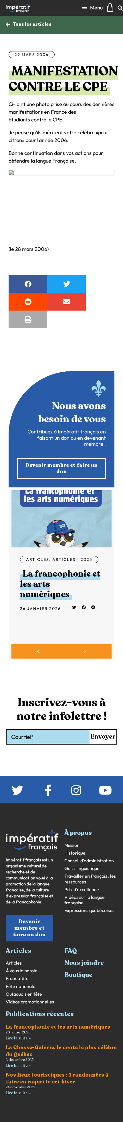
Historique (75, 853)
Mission (72, 845)
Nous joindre (84, 963)
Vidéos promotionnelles (30, 1002)
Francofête (17, 978)
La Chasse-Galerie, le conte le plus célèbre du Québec (61, 1050)
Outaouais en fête (24, 994)
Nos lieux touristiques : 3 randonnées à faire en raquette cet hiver (57, 1078)
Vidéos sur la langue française (84, 900)
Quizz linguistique (82, 868)
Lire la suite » (18, 1038)
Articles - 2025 (72, 559)
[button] (92, 8)
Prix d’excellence (81, 889)
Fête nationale (20, 986)
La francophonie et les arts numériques (58, 1026)
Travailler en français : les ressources (90, 878)
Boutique (78, 975)
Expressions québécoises (89, 910)
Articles (37, 559)
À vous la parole (21, 970)
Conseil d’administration (89, 860)
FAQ (70, 951)
